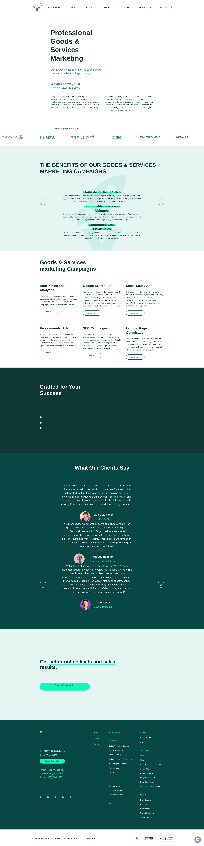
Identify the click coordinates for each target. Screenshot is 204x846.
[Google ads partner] (137, 838)
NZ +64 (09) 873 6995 (51, 773)
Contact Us (161, 7)
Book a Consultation (65, 685)
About (142, 7)
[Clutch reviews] (166, 838)
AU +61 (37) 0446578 (51, 777)
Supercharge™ (54, 7)
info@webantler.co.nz (51, 769)
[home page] (37, 7)
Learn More (49, 312)
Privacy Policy (73, 838)
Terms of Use (90, 838)
